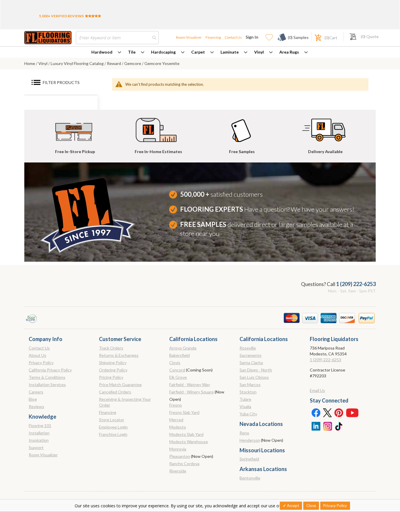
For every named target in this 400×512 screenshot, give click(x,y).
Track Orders (111, 347)
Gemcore (133, 63)
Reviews (36, 406)
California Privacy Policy (50, 369)
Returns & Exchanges (119, 355)
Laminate (229, 51)
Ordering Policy (113, 369)
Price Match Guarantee (120, 384)
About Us (37, 355)
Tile (132, 51)
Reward (114, 63)
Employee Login (113, 426)
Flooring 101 (40, 425)
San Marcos (250, 384)
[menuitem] (106, 52)
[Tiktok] (339, 425)
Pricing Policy (111, 377)
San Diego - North (256, 369)
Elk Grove (178, 377)
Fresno (175, 405)
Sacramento (250, 355)
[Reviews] (93, 16)
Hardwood (101, 51)
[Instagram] (327, 425)
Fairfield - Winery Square (191, 391)
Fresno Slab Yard (184, 412)
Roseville (248, 347)
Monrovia (177, 448)
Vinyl (259, 51)
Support (36, 447)
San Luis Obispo (254, 377)
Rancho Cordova (184, 463)
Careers (36, 391)
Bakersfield (179, 355)
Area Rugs (289, 51)
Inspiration (39, 440)
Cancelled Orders (115, 391)
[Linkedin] (316, 425)
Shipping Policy (113, 362)
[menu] (200, 52)
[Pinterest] (339, 412)
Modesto (177, 426)
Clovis (174, 362)
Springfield (249, 458)
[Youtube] (352, 412)
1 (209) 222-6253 (356, 284)
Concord (177, 369)
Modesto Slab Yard (186, 434)
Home (30, 63)
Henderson (250, 440)
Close (311, 505)
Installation (39, 432)
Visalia (245, 406)
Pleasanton (179, 456)
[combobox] (117, 37)
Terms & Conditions (47, 377)
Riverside (177, 470)
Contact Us (233, 37)
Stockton (248, 391)
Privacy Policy (41, 362)
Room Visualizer (189, 37)
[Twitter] (327, 412)
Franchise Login (113, 434)
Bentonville (250, 477)
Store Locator (111, 419)
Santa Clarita (251, 362)
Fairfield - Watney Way (189, 384)
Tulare (245, 399)
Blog (33, 399)
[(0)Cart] (315, 37)
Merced (176, 419)
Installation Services (47, 384)
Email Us (317, 390)
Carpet (198, 51)
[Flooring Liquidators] (47, 37)
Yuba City (248, 413)
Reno (244, 432)
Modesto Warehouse (188, 441)
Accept (292, 505)
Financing (213, 37)
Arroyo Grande (182, 347)
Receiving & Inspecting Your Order (125, 402)
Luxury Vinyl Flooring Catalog (78, 63)
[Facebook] (316, 412)
